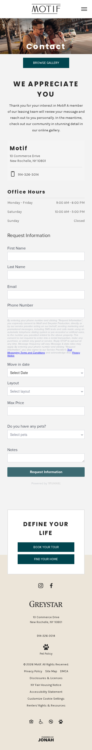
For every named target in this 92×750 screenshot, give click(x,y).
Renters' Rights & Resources (46, 705)
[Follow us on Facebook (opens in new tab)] (51, 585)
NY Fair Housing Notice (46, 685)
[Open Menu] (84, 9)
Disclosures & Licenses (46, 678)
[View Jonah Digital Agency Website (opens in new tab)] (46, 738)
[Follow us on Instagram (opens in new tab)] (40, 585)
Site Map (51, 671)
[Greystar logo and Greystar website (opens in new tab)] (46, 603)
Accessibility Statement (46, 691)
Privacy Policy (33, 671)
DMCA (64, 671)
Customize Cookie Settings (46, 698)
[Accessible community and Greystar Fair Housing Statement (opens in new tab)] (41, 721)
